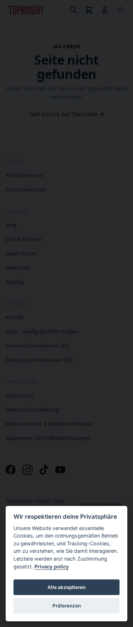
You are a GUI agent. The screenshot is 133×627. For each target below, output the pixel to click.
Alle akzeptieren (66, 587)
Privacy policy (51, 566)
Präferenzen (66, 606)
